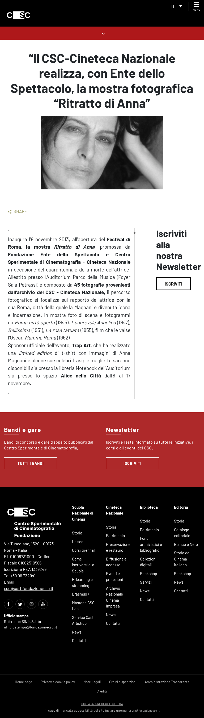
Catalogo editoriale (182, 532)
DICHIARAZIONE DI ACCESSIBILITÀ (102, 704)
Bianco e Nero (186, 544)
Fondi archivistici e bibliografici (151, 544)
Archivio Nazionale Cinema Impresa (114, 597)
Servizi (146, 582)
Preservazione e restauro (118, 547)
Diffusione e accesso (116, 561)
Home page (23, 682)
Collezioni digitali (148, 561)
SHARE (20, 211)
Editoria (181, 507)
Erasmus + (81, 594)
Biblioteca (149, 507)
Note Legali (92, 682)
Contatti (79, 640)
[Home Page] (18, 15)
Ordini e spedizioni (122, 682)
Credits (102, 691)
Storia (77, 532)
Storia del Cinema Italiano (182, 558)
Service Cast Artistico (83, 620)
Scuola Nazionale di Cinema (82, 513)
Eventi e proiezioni (114, 576)
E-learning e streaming (82, 582)
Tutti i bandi (31, 463)
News (77, 632)
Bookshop (148, 573)
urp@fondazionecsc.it (146, 710)
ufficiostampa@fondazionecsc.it (30, 627)
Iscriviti (173, 283)
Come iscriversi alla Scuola (83, 564)
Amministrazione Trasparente (167, 682)
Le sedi (78, 541)
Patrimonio (115, 535)
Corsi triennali (84, 550)
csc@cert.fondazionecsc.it (28, 588)
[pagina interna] (102, 33)
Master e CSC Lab (83, 605)
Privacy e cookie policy (58, 682)
